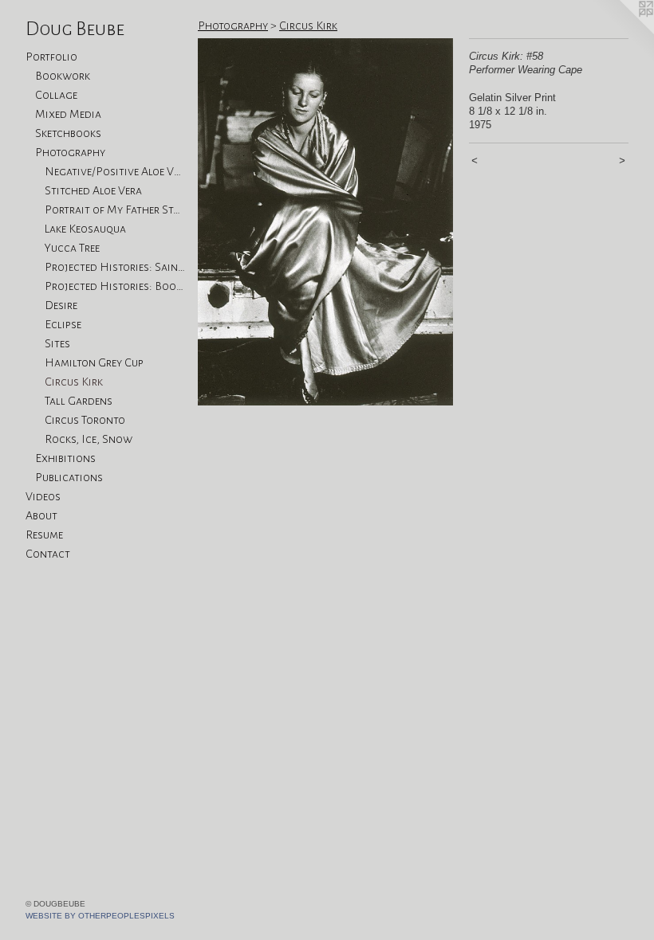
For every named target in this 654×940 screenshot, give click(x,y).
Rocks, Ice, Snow (88, 439)
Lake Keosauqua (85, 228)
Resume (44, 534)
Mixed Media (68, 114)
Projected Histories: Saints (115, 266)
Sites (57, 343)
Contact (48, 553)
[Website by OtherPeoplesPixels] (622, 32)
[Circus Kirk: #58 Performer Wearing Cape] (325, 221)
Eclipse (63, 324)
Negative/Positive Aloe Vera (115, 171)
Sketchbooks (68, 133)
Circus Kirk (74, 381)
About (41, 515)
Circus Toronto (85, 419)
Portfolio (51, 56)
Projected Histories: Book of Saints (115, 286)
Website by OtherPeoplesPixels (100, 915)
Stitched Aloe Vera (93, 190)
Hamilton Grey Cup (94, 362)
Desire (61, 305)
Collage (56, 94)
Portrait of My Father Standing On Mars (115, 209)
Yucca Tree (72, 247)
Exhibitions (65, 458)
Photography (70, 152)
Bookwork (62, 75)
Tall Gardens (78, 400)
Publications (69, 477)
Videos (43, 496)
